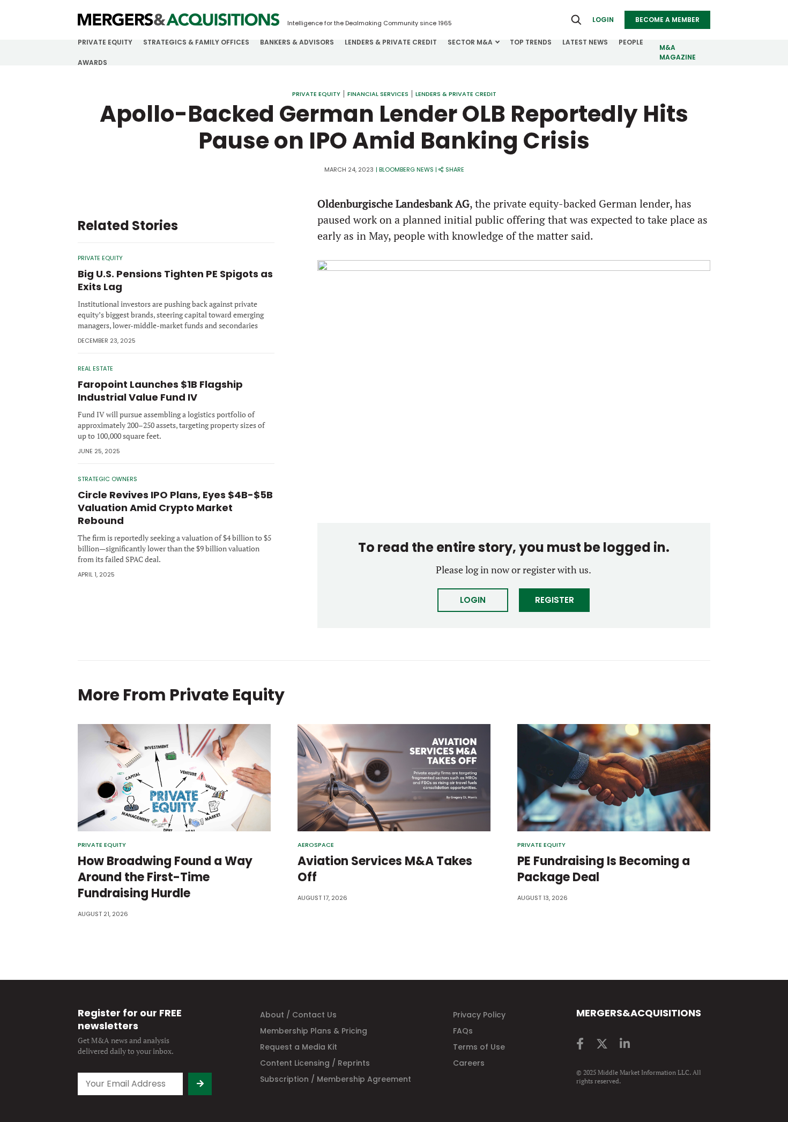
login (603, 19)
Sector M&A (470, 42)
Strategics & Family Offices (196, 42)
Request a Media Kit (298, 1047)
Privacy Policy (479, 1014)
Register (554, 600)
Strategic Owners (107, 479)
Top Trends (531, 42)
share (454, 169)
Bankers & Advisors (297, 42)
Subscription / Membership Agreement (335, 1079)
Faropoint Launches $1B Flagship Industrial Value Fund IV (160, 391)
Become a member (667, 19)
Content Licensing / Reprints (315, 1063)
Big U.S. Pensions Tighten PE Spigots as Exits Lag (175, 280)
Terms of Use (479, 1047)
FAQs (463, 1030)
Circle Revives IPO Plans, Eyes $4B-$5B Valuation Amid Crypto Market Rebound (175, 507)
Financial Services (377, 94)
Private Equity (105, 42)
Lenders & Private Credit (391, 42)
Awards (92, 62)
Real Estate (95, 368)
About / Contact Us (298, 1014)
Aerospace (316, 845)
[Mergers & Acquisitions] (178, 19)
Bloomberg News (406, 169)
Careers (469, 1063)
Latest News (585, 42)
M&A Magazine (677, 52)
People (631, 42)
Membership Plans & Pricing (313, 1030)
